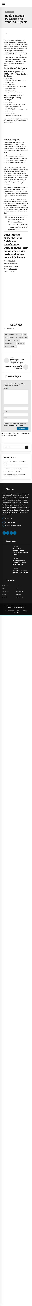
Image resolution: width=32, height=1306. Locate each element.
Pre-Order (21, 201)
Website (5, 417)
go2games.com (11, 271)
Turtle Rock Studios (8, 343)
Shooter (9, 340)
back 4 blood (11, 334)
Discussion (4, 597)
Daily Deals (18, 594)
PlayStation (21, 337)
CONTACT (16, 612)
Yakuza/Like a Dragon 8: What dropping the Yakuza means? (14, 462)
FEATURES (25, 610)
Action (6, 334)
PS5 (7, 203)
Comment (6, 388)
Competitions (5, 591)
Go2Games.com (13, 266)
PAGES (18, 610)
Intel (12, 104)
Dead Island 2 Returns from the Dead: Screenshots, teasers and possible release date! (14, 475)
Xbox (5, 213)
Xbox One (6, 346)
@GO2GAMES (11, 261)
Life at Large (18, 585)
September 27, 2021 (14, 229)
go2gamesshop (13, 263)
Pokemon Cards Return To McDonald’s (12, 471)
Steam (18, 340)
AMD (23, 80)
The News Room (9, 11)
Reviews (4, 594)
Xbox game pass (21, 343)
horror (25, 334)
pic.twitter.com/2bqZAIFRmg (18, 224)
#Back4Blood (18, 222)
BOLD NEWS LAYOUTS (10, 610)
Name (5, 405)
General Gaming (19, 597)
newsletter (10, 244)
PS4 (5, 203)
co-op (17, 334)
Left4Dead (6, 337)
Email (5, 411)
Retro (3, 588)
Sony (14, 340)
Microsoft (12, 337)
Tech (17, 588)
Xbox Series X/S (13, 346)
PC (16, 337)
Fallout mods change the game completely (13, 468)
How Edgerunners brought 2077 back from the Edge (15, 466)
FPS (20, 334)
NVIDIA (12, 86)
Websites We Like (19, 591)
